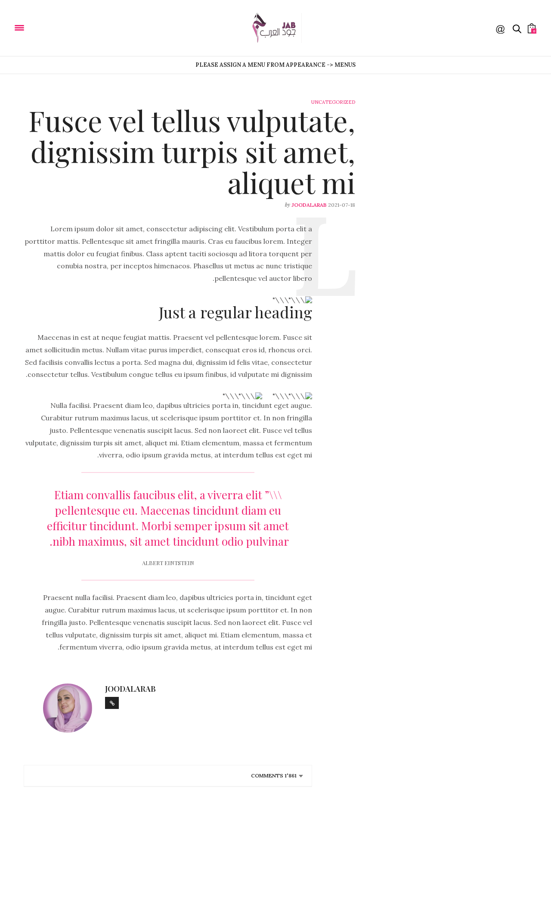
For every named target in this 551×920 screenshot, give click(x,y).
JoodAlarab (309, 205)
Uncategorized (333, 102)
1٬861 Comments (274, 775)
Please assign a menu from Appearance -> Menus (275, 64)
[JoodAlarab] (47, 27)
